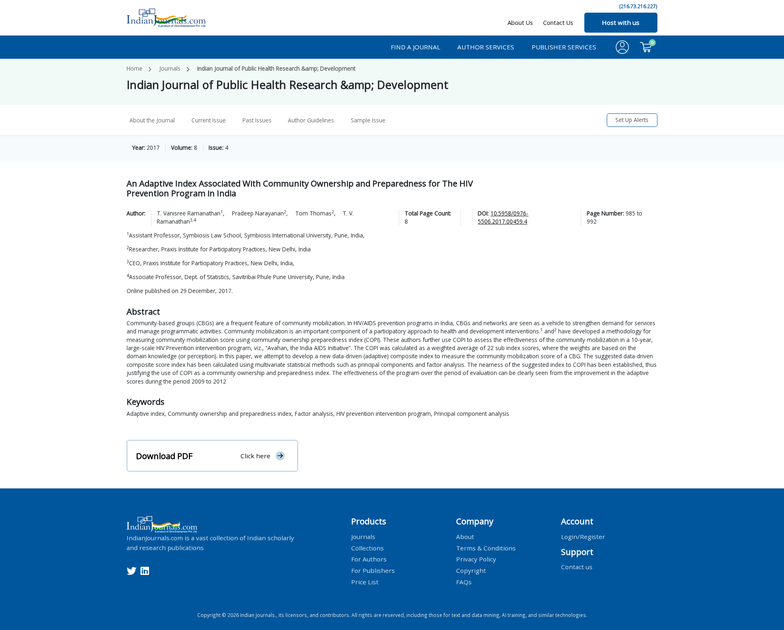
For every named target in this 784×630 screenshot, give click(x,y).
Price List (365, 582)
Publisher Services (564, 47)
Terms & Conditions (486, 547)
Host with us (620, 22)
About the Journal (152, 120)
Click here (255, 456)
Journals (169, 68)
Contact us (576, 567)
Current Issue (209, 120)
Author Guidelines (311, 120)
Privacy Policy (476, 559)
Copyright (471, 570)
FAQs (464, 582)
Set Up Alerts (631, 120)
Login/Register (583, 536)
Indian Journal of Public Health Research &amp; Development (276, 68)
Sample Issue (368, 120)
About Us (520, 23)
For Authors (369, 559)
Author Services (485, 47)
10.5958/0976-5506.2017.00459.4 (503, 217)
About (465, 536)
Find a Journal (415, 47)
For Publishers (373, 570)
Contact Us (558, 23)
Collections (367, 547)
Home (135, 68)
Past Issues (257, 120)
